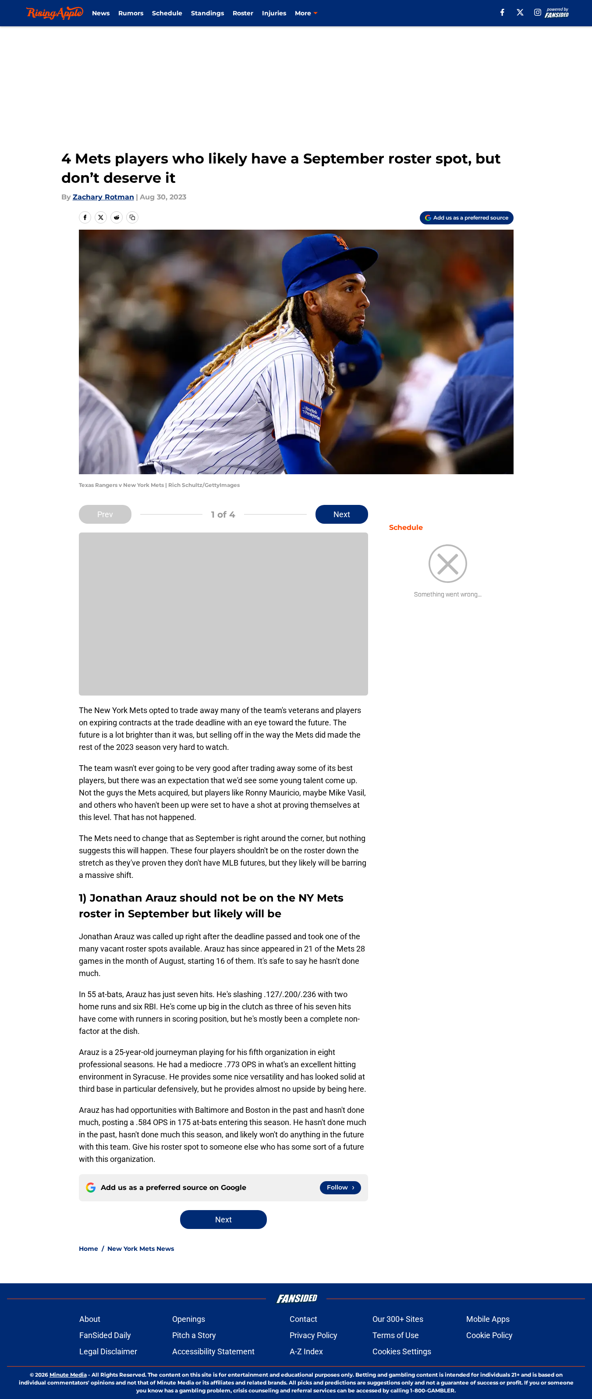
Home (88, 1249)
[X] (520, 12)
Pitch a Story (194, 1335)
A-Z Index (306, 1351)
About (89, 1319)
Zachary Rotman (103, 197)
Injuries (274, 13)
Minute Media (68, 1374)
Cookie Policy (489, 1335)
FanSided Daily (105, 1335)
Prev (105, 514)
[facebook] (502, 12)
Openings (188, 1319)
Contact (303, 1319)
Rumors (130, 13)
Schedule (167, 13)
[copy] (132, 217)
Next (341, 514)
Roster (243, 13)
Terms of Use (395, 1335)
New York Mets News (140, 1249)
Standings (207, 13)
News (101, 13)
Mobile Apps (488, 1319)
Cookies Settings (401, 1351)
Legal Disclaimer (108, 1351)
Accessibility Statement (213, 1351)
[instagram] (537, 12)
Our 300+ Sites (397, 1319)
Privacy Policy (313, 1335)
